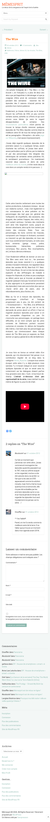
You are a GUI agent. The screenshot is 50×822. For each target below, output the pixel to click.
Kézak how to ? (8, 761)
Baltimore (10, 50)
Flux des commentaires (11, 725)
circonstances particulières (17, 125)
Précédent (7, 30)
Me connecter (7, 765)
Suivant (44, 30)
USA (5, 53)
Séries (9, 48)
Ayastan (23, 361)
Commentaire (11, 563)
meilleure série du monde (16, 165)
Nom (8, 585)
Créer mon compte (9, 769)
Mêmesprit (12, 4)
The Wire (39, 50)
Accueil (5, 757)
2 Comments (27, 45)
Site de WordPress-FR (10, 729)
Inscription (6, 714)
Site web (9, 604)
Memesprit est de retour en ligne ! (27, 690)
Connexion (6, 717)
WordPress (16, 815)
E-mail (8, 595)
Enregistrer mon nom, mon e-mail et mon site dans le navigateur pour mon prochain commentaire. (24, 618)
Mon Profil (6, 773)
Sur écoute (31, 50)
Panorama (18, 652)
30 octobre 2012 (12, 45)
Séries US (23, 50)
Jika (37, 45)
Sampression (22, 817)
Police (17, 50)
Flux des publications (10, 721)
